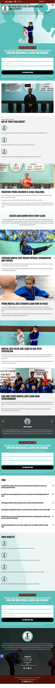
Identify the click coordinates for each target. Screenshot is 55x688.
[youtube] (10, 2)
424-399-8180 (19, 1)
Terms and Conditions (36, 677)
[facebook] (6, 2)
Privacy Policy (28, 677)
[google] (12, 2)
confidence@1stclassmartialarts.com (28, 665)
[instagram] (8, 2)
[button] (2, 656)
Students (41, 1)
